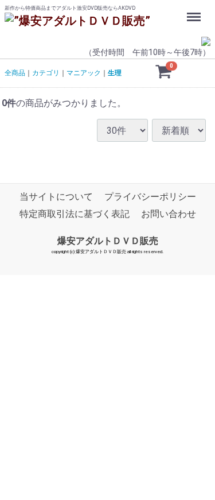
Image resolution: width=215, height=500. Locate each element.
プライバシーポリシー (150, 197)
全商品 (15, 73)
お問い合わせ (168, 214)
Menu (195, 10)
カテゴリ (46, 73)
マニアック (84, 73)
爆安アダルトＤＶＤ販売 (107, 240)
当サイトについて (56, 197)
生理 (115, 73)
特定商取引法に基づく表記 (74, 214)
